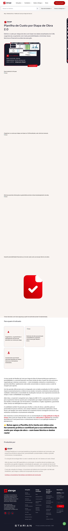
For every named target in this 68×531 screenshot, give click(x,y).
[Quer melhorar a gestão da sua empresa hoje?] (64, 523)
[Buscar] (37, 8)
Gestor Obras (28, 514)
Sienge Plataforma (27, 493)
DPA (47, 516)
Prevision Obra (28, 496)
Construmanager (28, 502)
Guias (37, 512)
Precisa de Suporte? (48, 510)
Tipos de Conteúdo (46, 8)
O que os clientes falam (49, 506)
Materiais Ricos (10, 13)
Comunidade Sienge (38, 502)
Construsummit (39, 499)
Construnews (39, 505)
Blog (5, 13)
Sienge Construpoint (28, 509)
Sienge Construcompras (29, 505)
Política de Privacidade (48, 514)
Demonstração (59, 3)
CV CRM (27, 512)
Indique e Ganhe (49, 519)
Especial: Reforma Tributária (38, 509)
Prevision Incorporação (28, 499)
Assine (60, 506)
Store (46, 3)
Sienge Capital (28, 519)
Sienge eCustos (28, 517)
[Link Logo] (11, 490)
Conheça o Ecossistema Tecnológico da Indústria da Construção (23, 475)
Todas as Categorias (59, 8)
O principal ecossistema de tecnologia (49, 502)
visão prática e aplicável (43, 417)
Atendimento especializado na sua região (49, 497)
